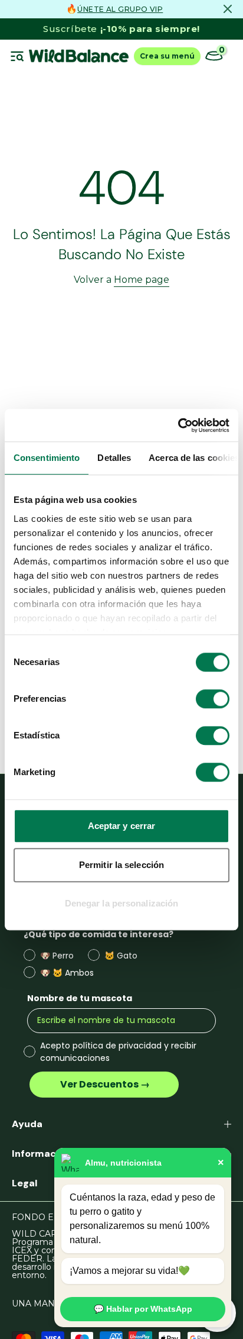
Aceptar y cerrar (122, 826)
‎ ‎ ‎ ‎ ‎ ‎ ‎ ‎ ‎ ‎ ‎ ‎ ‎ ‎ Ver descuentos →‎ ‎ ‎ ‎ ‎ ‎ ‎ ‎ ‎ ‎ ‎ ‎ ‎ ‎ (104, 1084)
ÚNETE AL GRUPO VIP (120, 9)
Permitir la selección (121, 865)
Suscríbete (121, 28)
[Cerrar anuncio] (227, 9)
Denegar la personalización (122, 903)
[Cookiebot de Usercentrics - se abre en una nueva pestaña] (177, 425)
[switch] (212, 698)
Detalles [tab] (114, 458)
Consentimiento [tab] (47, 458)
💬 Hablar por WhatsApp (143, 1309)
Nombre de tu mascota (79, 998)
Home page (141, 279)
